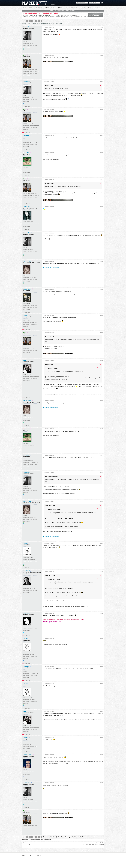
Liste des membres (59, 10)
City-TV (67, 10)
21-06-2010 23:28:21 (48, 501)
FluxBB (102, 843)
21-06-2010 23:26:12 (48, 360)
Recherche (72, 10)
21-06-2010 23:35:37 (48, 755)
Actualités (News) (50, 21)
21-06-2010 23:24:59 (48, 261)
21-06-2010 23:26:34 (48, 455)
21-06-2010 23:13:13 (48, 55)
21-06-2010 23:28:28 (48, 543)
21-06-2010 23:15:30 (48, 109)
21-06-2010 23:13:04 (48, 27)
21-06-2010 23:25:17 (48, 289)
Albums (60, 7)
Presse (83, 7)
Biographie (39, 7)
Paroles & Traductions (71, 7)
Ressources (97, 7)
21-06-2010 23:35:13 (48, 737)
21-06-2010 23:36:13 (48, 811)
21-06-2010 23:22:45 (48, 233)
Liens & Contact (38, 856)
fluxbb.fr (102, 846)
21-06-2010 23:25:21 (48, 315)
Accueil (24, 7)
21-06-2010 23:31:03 (48, 613)
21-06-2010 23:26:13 (48, 401)
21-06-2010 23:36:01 (48, 783)
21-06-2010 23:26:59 (48, 472)
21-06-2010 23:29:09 (48, 571)
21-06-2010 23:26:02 (48, 332)
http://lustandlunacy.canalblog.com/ (51, 267)
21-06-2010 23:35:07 (48, 711)
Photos (89, 7)
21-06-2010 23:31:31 (48, 639)
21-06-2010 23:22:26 (48, 207)
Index (51, 10)
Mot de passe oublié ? (93, 4)
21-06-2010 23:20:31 (48, 153)
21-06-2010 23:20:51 (48, 179)
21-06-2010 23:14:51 (48, 81)
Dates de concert (49, 7)
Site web (23, 565)
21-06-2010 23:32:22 (48, 666)
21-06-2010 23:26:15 (48, 429)
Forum (30, 7)
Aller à (24, 843)
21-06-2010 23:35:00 (48, 683)
